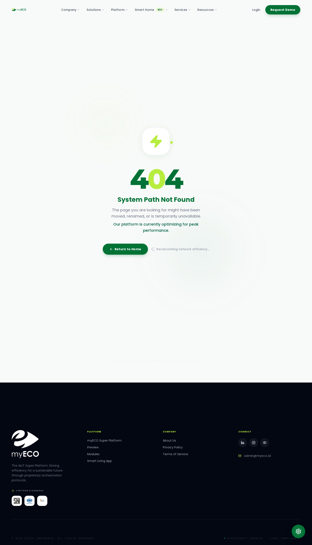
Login (256, 10)
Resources (205, 10)
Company (68, 10)
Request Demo (282, 10)
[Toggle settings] (298, 531)
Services (180, 10)
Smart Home (148, 10)
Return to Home (128, 330)
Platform (118, 10)
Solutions (94, 10)
